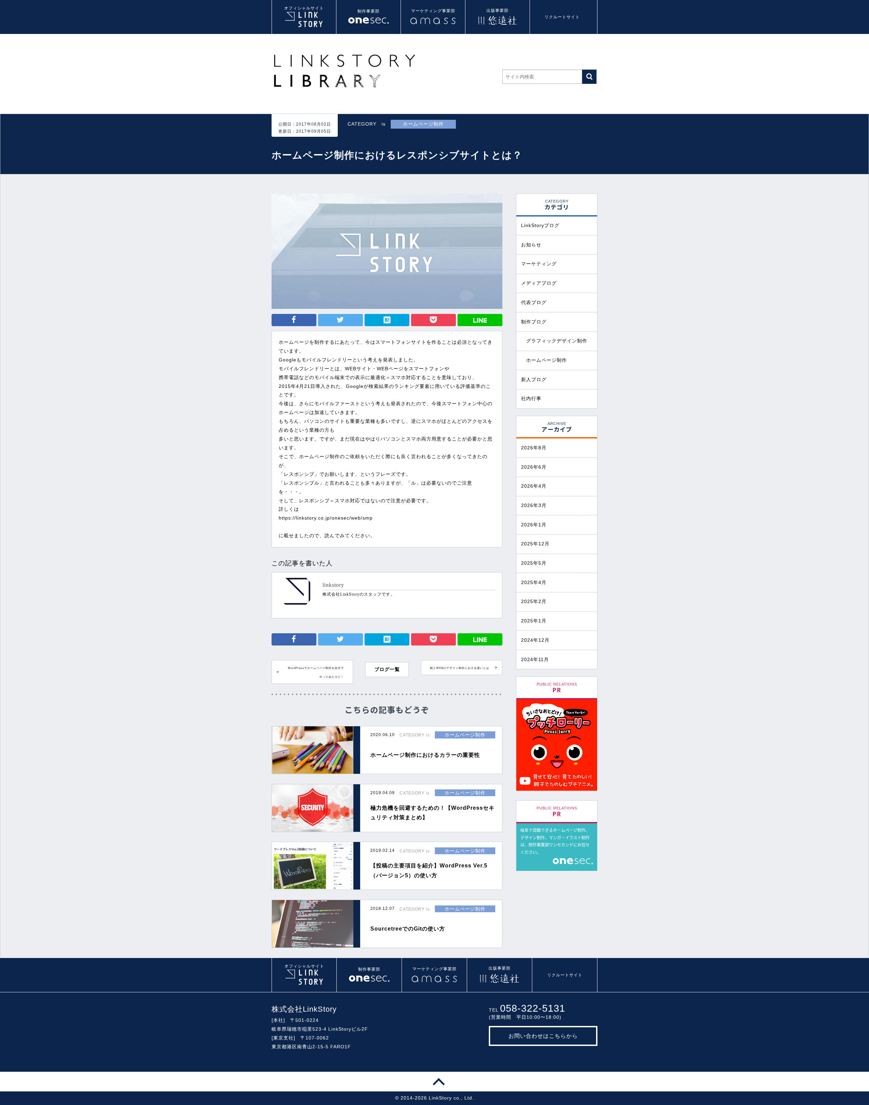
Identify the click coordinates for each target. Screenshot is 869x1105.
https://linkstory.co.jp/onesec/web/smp (326, 518)
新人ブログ (534, 379)
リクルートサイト (562, 17)
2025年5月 (534, 563)
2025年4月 (534, 582)
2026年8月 (534, 447)
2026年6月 (534, 467)
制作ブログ (534, 321)
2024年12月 (535, 640)
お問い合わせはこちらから (543, 1036)
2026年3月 (534, 505)
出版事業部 (497, 10)
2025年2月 (534, 601)
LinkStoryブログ (540, 225)
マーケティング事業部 (433, 11)
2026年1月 (534, 524)
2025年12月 (535, 543)
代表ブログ (534, 302)
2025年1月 (534, 620)
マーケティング (539, 263)
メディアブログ (539, 283)
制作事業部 (368, 11)
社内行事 (531, 398)
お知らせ (531, 244)
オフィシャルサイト (304, 8)
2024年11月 (535, 659)
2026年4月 (534, 486)
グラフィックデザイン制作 (556, 340)
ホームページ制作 (546, 360)
